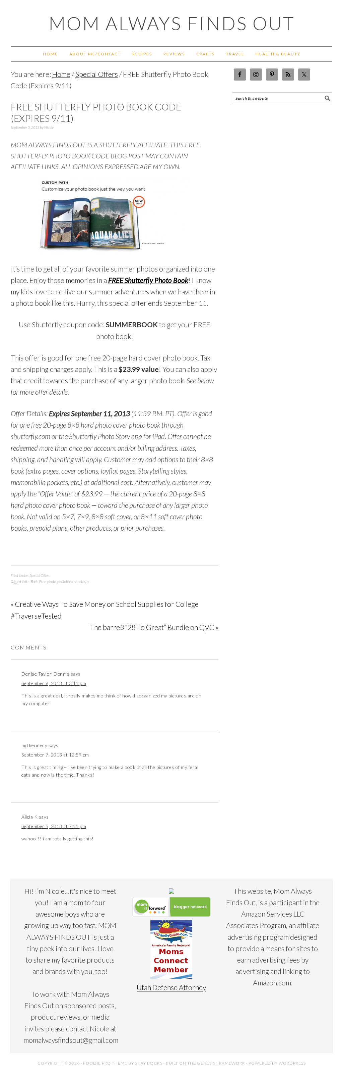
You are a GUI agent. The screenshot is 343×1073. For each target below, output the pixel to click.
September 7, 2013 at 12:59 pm (55, 755)
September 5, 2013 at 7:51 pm (53, 826)
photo (51, 581)
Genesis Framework (221, 1063)
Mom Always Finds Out (172, 23)
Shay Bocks (148, 1063)
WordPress (292, 1063)
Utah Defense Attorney (171, 987)
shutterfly (81, 581)
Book (34, 581)
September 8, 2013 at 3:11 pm (53, 683)
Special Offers (39, 575)
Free (42, 581)
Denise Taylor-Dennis (45, 674)
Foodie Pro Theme (105, 1063)
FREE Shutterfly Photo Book (148, 280)
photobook (65, 581)
